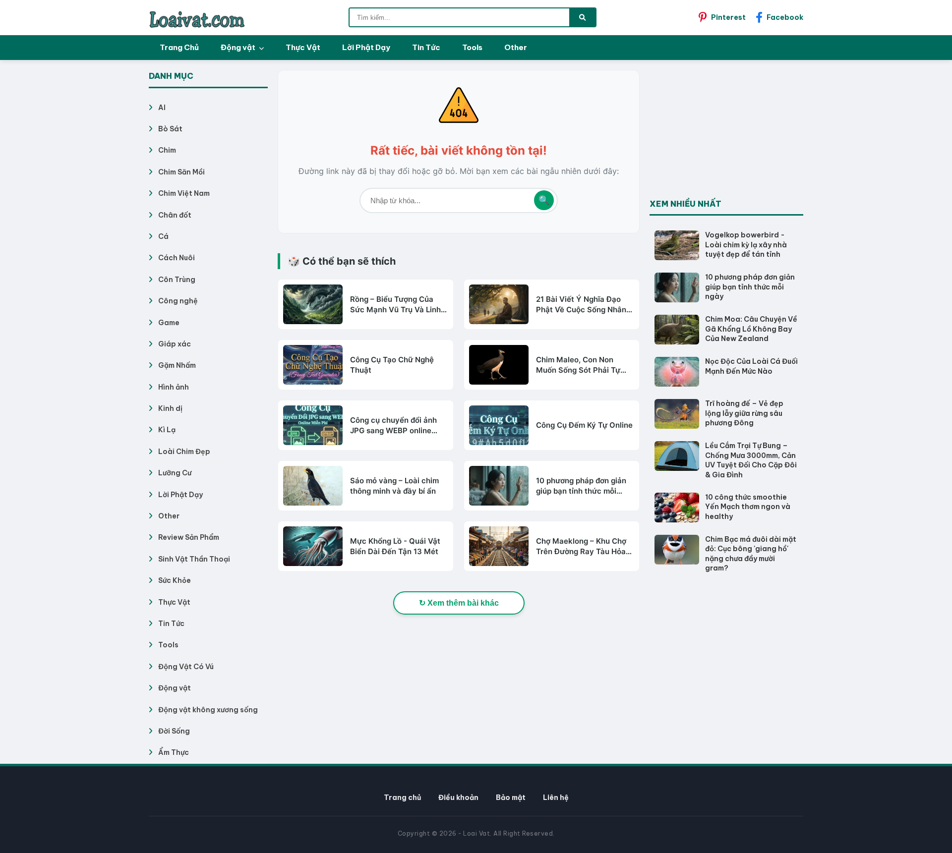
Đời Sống (174, 731)
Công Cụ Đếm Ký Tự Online (584, 425)
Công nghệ (178, 300)
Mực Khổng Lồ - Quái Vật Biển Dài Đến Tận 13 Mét (395, 546)
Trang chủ (402, 797)
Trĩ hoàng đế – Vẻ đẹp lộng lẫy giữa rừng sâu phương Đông (744, 413)
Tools (472, 47)
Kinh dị (170, 408)
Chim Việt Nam (184, 193)
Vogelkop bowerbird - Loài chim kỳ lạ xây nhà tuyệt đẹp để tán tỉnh (746, 244)
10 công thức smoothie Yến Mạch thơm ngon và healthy (747, 507)
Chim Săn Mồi (181, 172)
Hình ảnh (173, 387)
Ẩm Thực (173, 752)
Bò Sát (170, 128)
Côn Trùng (176, 279)
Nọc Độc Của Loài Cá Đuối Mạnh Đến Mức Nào (751, 366)
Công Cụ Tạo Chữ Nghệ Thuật (392, 365)
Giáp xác (174, 344)
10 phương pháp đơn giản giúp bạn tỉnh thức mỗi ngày (581, 486)
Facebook (785, 17)
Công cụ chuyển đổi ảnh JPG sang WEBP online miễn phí (393, 425)
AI (162, 107)
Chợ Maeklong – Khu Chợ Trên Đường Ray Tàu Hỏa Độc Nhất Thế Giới (581, 546)
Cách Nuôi (176, 257)
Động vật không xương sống (208, 709)
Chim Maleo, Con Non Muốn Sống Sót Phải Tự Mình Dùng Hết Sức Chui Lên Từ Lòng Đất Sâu (580, 365)
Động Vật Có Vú (186, 666)
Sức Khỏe (174, 580)
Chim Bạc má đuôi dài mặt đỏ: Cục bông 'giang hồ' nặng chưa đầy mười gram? (750, 554)
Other (515, 47)
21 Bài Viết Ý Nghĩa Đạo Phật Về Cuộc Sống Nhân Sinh (581, 304)
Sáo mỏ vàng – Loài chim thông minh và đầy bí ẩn (394, 486)
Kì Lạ (167, 429)
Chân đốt (174, 215)
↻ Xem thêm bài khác (459, 603)
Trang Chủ (179, 47)
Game (168, 322)
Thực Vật (303, 47)
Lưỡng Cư (174, 472)
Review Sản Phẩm (188, 537)
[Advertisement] (724, 132)
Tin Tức (426, 47)
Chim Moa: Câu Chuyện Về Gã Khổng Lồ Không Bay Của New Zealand (751, 329)
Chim (167, 150)
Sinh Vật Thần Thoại (194, 559)
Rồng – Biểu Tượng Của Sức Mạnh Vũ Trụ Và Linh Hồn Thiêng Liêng (395, 304)
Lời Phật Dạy (366, 47)
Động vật (239, 47)
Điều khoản (458, 797)
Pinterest (728, 17)
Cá (163, 236)
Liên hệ (556, 797)
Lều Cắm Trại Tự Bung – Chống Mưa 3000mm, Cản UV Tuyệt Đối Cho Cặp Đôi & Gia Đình (751, 460)
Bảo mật (511, 797)
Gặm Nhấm (177, 365)
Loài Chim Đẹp (184, 451)
